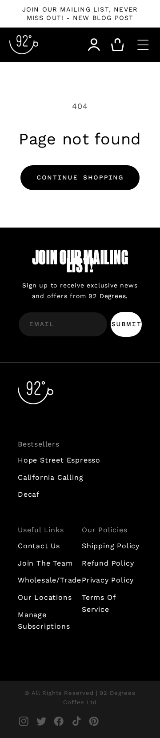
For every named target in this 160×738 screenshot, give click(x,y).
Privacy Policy (108, 580)
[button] (143, 44)
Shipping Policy (111, 546)
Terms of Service (98, 603)
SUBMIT (126, 324)
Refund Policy (108, 563)
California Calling (50, 477)
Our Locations (45, 597)
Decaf (29, 494)
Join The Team (45, 563)
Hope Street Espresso (59, 460)
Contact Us (39, 546)
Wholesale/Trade (48, 580)
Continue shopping (80, 178)
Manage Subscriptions (44, 620)
